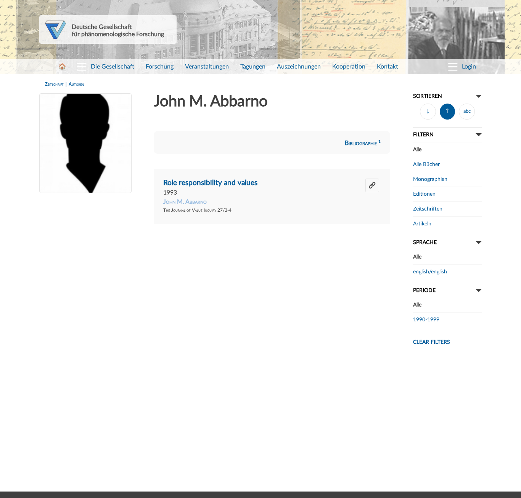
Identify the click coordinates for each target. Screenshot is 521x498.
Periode (424, 290)
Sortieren (427, 96)
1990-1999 (426, 319)
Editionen (424, 194)
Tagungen (252, 67)
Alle (417, 149)
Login (469, 67)
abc (467, 111)
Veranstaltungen (207, 67)
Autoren (76, 84)
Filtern (423, 134)
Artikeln (422, 224)
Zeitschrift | (57, 84)
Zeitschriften (427, 209)
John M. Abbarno (185, 202)
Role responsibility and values (210, 183)
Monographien (430, 179)
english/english (430, 272)
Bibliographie (363, 143)
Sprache (425, 242)
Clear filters (431, 342)
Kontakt (387, 67)
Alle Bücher (426, 164)
